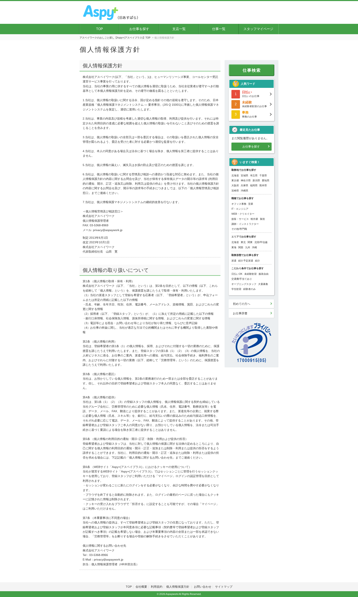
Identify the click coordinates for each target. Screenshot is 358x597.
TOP (99, 29)
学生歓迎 (236, 289)
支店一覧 (179, 29)
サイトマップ (223, 586)
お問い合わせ (202, 586)
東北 (243, 242)
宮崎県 (235, 190)
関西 (240, 247)
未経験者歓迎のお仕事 (254, 104)
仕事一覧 (218, 29)
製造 (262, 219)
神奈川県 (246, 180)
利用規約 (156, 586)
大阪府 (235, 185)
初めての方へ (241, 303)
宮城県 (244, 175)
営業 (250, 203)
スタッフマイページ (258, 29)
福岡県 (254, 185)
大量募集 (263, 284)
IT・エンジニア (239, 208)
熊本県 (263, 185)
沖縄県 (244, 190)
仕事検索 (252, 70)
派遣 (233, 260)
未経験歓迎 (250, 273)
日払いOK (236, 273)
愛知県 (265, 180)
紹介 (257, 260)
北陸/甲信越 (260, 242)
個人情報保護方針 (178, 586)
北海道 (235, 175)
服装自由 (263, 273)
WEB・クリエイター (242, 213)
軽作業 (254, 219)
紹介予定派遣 (245, 260)
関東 (250, 242)
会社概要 (141, 586)
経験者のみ (249, 289)
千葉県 (263, 175)
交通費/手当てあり (241, 278)
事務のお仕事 (249, 114)
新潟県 (256, 180)
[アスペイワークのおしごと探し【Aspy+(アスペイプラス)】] (111, 12)
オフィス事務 (238, 203)
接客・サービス (240, 219)
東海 (233, 247)
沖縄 (254, 247)
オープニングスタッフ (243, 284)
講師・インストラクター (245, 224)
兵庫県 (244, 185)
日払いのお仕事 (250, 94)
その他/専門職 (239, 229)
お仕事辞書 (240, 313)
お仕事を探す (139, 29)
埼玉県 (254, 175)
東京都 (235, 180)
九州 (247, 247)
